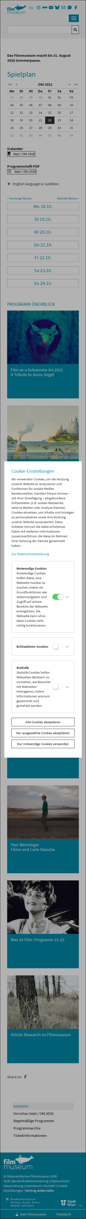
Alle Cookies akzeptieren (43, 722)
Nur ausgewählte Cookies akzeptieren (43, 733)
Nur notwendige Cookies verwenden (43, 744)
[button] (67, 597)
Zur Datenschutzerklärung (30, 554)
